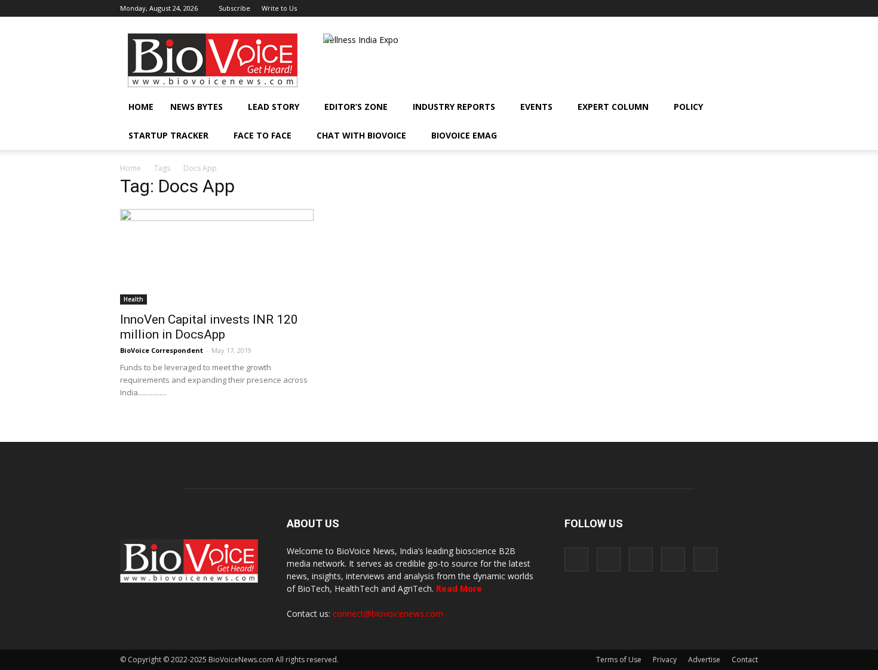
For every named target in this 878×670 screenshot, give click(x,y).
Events (536, 106)
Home (141, 106)
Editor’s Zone (356, 106)
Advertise (704, 659)
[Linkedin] (710, 8)
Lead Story (273, 106)
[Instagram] (690, 8)
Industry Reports (454, 106)
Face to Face (262, 135)
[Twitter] (729, 8)
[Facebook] (670, 8)
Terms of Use (618, 659)
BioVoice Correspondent (161, 350)
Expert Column (613, 106)
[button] (715, 135)
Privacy (665, 659)
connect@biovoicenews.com (388, 613)
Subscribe (234, 8)
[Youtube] (749, 8)
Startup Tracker (168, 135)
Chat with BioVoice (361, 135)
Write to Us (279, 8)
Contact (745, 659)
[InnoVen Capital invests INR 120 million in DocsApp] (217, 257)
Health (133, 299)
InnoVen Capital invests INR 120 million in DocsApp (209, 327)
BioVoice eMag (464, 135)
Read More (459, 588)
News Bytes (196, 106)
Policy (688, 106)
